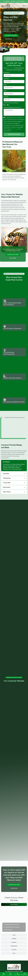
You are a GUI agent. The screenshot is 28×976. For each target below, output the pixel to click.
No (9, 105)
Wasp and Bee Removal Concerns (12, 107)
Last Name (6, 78)
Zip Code (6, 96)
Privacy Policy (15, 129)
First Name (6, 72)
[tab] (14, 904)
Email (5, 84)
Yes (5, 105)
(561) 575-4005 (10, 68)
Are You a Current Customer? (11, 103)
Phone (5, 90)
